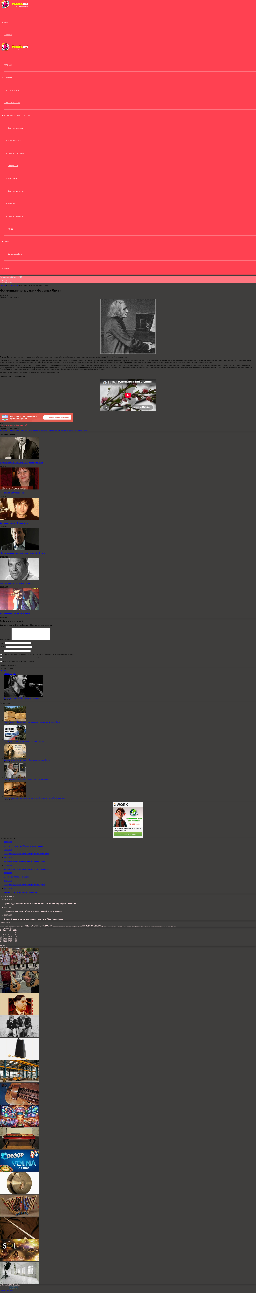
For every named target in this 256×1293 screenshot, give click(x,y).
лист (1, 425)
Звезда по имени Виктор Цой (14, 523)
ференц (12, 425)
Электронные (13, 166)
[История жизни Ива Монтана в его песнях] (19, 1037)
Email (2, 647)
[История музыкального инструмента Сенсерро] (19, 1059)
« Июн (2, 945)
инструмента (33, 925)
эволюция (169, 926)
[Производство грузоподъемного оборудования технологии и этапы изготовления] (19, 1081)
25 (4, 941)
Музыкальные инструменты (17, 115)
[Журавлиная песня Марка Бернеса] (19, 579)
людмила (74, 926)
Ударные (11, 203)
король (62, 926)
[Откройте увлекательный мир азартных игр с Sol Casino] (19, 1261)
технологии (154, 926)
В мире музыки (13, 90)
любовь (70, 926)
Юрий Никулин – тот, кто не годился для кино (21, 463)
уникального (161, 926)
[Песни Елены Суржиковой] (19, 489)
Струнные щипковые (16, 191)
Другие (10, 229)
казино (55, 926)
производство (131, 926)
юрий (175, 926)
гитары (6, 926)
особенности (118, 926)
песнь (126, 926)
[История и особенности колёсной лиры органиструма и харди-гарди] (19, 1104)
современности (145, 926)
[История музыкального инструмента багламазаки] (19, 992)
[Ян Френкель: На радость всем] (19, 609)
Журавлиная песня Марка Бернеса (16, 583)
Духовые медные (14, 140)
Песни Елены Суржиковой (12, 493)
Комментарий (5, 639)
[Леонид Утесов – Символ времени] (19, 1014)
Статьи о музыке (13, 285)
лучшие (66, 926)
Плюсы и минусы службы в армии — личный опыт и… (24, 741)
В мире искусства (12, 103)
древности (11, 926)
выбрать (2, 926)
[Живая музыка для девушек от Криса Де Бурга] (19, 549)
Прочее (7, 241)
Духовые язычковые (15, 216)
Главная (3, 285)
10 (1, 937)
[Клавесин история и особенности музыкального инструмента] (19, 1149)
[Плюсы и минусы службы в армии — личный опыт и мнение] (15, 739)
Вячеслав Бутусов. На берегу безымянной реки (21, 698)
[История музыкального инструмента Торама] (19, 969)
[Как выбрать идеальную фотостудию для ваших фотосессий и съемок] (19, 1283)
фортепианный (21, 425)
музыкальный (105, 926)
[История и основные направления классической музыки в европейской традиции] (15, 796)
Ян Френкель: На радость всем (15, 613)
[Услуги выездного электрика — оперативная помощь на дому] (15, 777)
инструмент (21, 926)
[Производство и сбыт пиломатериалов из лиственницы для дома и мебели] (15, 720)
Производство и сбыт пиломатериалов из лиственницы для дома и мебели (32, 722)
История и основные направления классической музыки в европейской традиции (34, 798)
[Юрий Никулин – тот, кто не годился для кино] (19, 459)
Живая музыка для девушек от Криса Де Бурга (22, 553)
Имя (2, 643)
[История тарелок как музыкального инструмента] (19, 1193)
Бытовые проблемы (15, 254)
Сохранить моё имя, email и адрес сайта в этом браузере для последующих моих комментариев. (38, 654)
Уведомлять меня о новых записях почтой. (18, 661)
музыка (6, 425)
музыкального (91, 925)
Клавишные (12, 178)
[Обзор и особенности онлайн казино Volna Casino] (19, 1171)
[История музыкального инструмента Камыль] (19, 1238)
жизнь (16, 926)
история (47, 925)
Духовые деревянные (16, 153)
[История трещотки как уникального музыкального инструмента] (19, 1216)
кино (58, 926)
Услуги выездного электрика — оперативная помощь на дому (27, 779)
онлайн (112, 926)
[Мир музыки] (14, 8)
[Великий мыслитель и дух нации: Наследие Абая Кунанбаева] (15, 758)
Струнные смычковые (16, 128)
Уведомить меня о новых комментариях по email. (20, 658)
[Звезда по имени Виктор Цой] (19, 519)
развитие (137, 926)
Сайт (2, 650)
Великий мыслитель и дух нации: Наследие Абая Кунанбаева (27, 760)
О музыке (8, 77)
